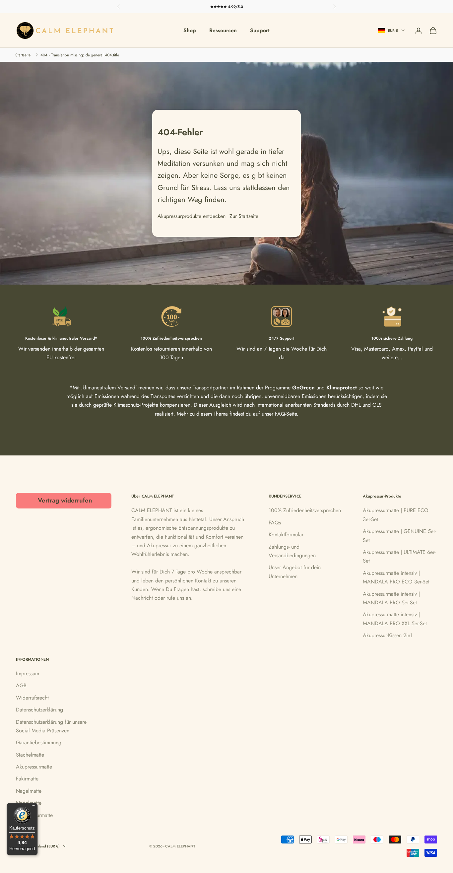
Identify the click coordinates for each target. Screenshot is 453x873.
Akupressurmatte (34, 767)
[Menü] (33, 807)
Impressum (27, 673)
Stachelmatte (30, 755)
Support (260, 30)
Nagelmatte (28, 791)
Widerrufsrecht (32, 698)
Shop (189, 30)
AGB (21, 685)
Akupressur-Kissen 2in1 (388, 635)
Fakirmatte (27, 778)
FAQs (275, 522)
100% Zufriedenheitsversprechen (305, 510)
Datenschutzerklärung (39, 709)
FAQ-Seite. (286, 414)
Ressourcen (223, 30)
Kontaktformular (286, 534)
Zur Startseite (243, 216)
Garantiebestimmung (38, 742)
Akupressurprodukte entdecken (192, 216)
